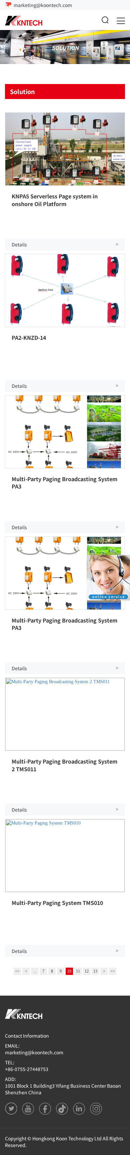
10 (69, 971)
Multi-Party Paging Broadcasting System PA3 (64, 482)
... (34, 971)
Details (65, 244)
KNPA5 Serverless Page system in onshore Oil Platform (55, 199)
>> (112, 971)
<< (17, 971)
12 (87, 971)
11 (78, 971)
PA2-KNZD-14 (29, 337)
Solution (22, 91)
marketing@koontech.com (43, 5)
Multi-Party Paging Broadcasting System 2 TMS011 (64, 765)
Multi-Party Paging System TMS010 (57, 903)
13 (95, 971)
